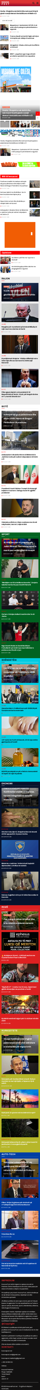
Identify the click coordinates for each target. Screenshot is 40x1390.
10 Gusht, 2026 (6, 776)
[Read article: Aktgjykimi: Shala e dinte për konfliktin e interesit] (4, 47)
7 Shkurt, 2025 (6, 1207)
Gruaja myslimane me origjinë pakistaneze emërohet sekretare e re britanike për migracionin (19, 1043)
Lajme (6, 286)
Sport (4, 611)
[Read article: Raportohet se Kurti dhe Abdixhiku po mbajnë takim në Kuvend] (35, 204)
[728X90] (20, 164)
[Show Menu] (37, 3)
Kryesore (6, 107)
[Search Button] (33, 3)
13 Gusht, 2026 (15, 58)
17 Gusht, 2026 (6, 744)
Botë (4, 389)
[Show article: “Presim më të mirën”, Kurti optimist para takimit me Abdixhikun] (35, 124)
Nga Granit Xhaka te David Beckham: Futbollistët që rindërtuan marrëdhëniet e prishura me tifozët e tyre (18, 648)
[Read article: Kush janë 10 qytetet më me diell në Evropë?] (20, 1098)
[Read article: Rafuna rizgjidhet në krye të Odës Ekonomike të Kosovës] (20, 881)
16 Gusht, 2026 (15, 49)
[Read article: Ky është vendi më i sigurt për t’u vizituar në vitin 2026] (20, 1004)
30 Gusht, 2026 (5, 188)
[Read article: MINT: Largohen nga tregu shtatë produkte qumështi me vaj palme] (4, 56)
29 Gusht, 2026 (5, 197)
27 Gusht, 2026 (6, 365)
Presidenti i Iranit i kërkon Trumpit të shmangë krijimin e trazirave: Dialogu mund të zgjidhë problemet (19, 491)
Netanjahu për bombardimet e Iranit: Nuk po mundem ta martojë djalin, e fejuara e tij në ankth (18, 1081)
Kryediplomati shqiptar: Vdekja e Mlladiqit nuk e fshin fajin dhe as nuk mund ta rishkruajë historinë (20, 361)
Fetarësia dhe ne (8, 1234)
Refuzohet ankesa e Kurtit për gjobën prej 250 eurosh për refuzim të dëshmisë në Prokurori (19, 1166)
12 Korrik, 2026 (9, 926)
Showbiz (5, 984)
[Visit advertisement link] (20, 133)
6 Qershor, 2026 (6, 868)
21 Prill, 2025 (6, 1115)
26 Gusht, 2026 (16, 262)
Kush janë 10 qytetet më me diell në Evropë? (18, 1113)
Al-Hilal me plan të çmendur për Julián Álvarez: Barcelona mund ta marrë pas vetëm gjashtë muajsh (20, 546)
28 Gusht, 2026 (5, 16)
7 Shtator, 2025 (9, 1050)
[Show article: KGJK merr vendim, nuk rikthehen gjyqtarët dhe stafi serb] (14, 124)
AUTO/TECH (6, 1200)
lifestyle (7, 915)
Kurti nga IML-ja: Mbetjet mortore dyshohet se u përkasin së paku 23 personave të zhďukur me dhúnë (17, 112)
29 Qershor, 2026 (9, 803)
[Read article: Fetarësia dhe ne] (20, 1220)
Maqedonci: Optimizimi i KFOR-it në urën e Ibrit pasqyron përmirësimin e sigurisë (23, 27)
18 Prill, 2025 (6, 1147)
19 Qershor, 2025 (7, 1086)
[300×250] (15, 79)
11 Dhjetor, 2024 (6, 1236)
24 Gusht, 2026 (6, 399)
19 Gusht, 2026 (15, 40)
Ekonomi (5, 829)
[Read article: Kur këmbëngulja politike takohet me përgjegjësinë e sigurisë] (5, 269)
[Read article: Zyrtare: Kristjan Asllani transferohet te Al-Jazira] (20, 600)
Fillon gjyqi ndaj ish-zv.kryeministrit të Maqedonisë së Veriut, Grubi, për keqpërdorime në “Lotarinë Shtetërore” (20, 394)
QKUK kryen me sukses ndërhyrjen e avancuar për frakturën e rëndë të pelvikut (20, 672)
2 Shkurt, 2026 (6, 992)
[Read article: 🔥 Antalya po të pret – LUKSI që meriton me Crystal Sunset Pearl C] (20, 941)
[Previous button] (38, 118)
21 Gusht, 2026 (15, 32)
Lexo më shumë (8, 20)
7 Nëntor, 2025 (6, 1023)
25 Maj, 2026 (5, 960)
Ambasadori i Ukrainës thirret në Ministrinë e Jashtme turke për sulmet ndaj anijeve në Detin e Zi (14, 212)
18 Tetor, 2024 (6, 1268)
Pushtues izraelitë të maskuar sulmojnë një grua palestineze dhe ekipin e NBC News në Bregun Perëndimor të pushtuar (14, 184)
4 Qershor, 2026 (6, 899)
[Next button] (38, 114)
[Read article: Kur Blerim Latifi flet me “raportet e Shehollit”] (5, 260)
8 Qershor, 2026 (6, 836)
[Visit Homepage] (5, 3)
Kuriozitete (6, 1110)
